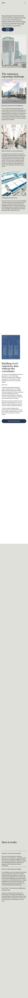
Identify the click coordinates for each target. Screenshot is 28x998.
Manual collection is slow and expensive (12, 151)
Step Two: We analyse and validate (11, 869)
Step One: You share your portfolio (11, 853)
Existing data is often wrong (9, 198)
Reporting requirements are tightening (12, 105)
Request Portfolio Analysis (8, 29)
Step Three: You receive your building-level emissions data (13, 889)
